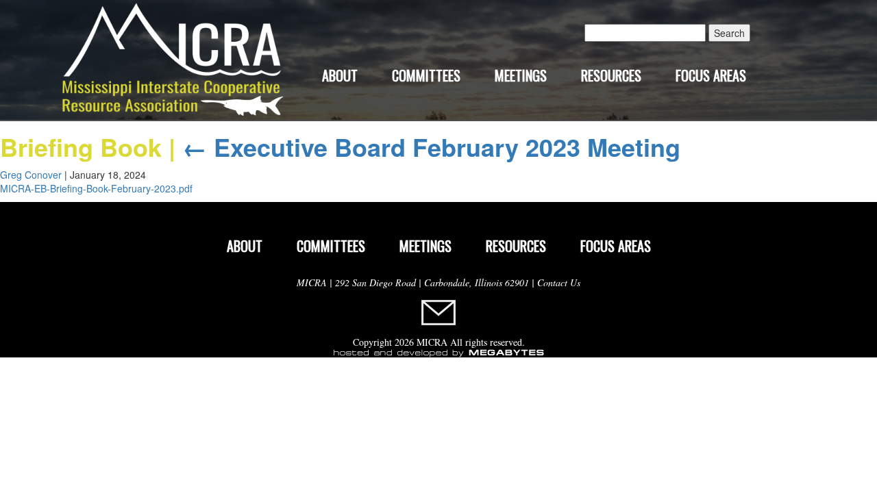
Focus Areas (711, 75)
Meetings (521, 75)
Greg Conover (31, 174)
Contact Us (558, 282)
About (340, 75)
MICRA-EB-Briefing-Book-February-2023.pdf (96, 188)
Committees (426, 75)
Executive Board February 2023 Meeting (431, 146)
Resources (611, 75)
